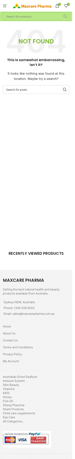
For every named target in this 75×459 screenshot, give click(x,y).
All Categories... (13, 421)
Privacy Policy (12, 354)
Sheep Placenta (13, 405)
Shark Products (13, 409)
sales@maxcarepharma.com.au (33, 314)
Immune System (14, 381)
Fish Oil (8, 401)
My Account (11, 361)
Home (7, 326)
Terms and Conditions (18, 347)
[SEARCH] (65, 16)
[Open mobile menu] (5, 6)
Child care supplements (19, 413)
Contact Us (10, 340)
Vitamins (9, 389)
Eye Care (9, 417)
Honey (7, 397)
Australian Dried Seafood (20, 377)
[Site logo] (32, 5)
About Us (9, 333)
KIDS (6, 393)
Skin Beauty (11, 385)
